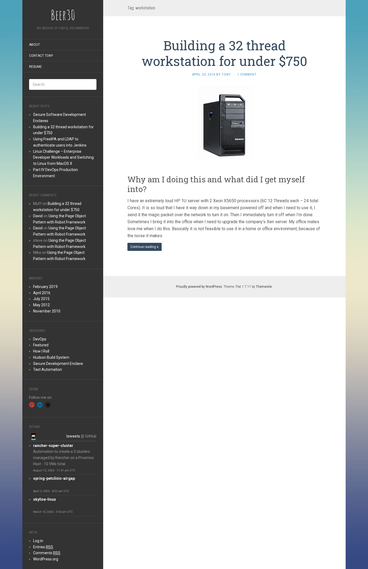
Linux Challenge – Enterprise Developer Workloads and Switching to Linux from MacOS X (63, 157)
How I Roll (41, 351)
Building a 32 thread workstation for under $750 (224, 53)
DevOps (39, 339)
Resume (35, 67)
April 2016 (41, 293)
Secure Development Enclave (58, 363)
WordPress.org (45, 559)
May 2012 (41, 305)
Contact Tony (41, 56)
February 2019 (45, 286)
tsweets (73, 436)
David (38, 216)
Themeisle (264, 287)
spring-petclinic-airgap (54, 478)
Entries (43, 547)
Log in (38, 541)
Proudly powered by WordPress (199, 287)
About (34, 45)
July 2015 (41, 299)
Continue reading (143, 247)
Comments (46, 553)
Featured (40, 345)
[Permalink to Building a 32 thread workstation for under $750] (225, 122)
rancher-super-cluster (53, 445)
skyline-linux (44, 499)
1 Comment (246, 74)
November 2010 (46, 311)
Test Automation (47, 369)
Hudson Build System (51, 357)
